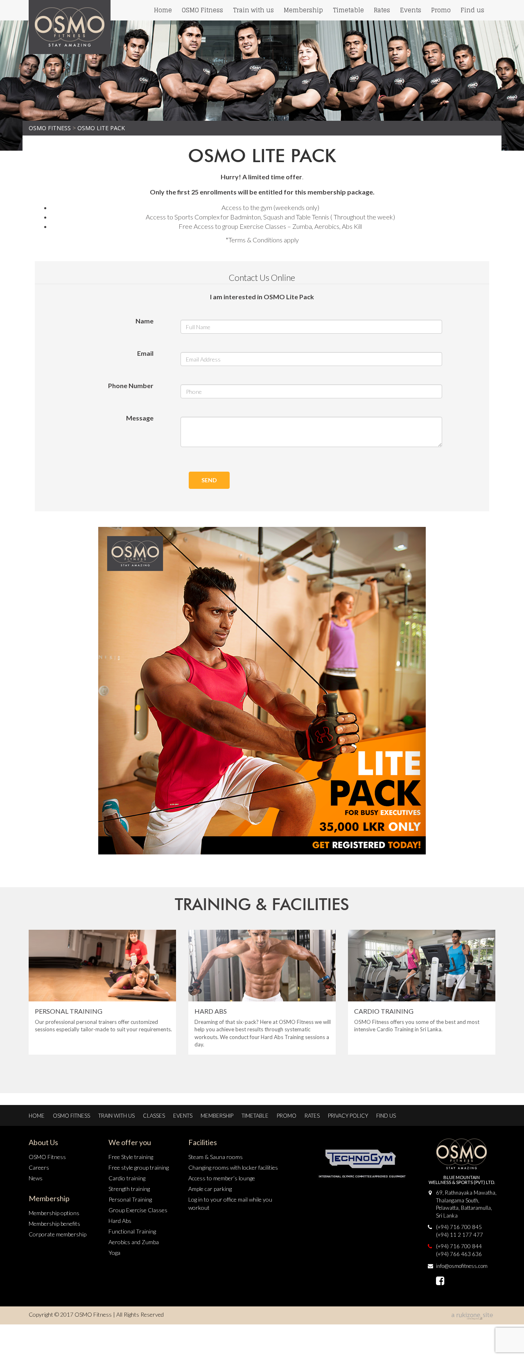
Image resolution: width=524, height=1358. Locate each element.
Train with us (253, 10)
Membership (303, 10)
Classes (154, 1115)
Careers (39, 1167)
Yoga (114, 1252)
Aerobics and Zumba (133, 1241)
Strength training (129, 1188)
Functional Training (132, 1231)
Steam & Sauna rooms (215, 1156)
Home (163, 10)
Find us (472, 10)
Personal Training (130, 1199)
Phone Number (131, 385)
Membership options (54, 1212)
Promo (441, 10)
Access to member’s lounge (221, 1178)
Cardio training (126, 1178)
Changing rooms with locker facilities (233, 1167)
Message (140, 418)
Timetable (348, 10)
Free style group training (138, 1167)
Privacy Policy (348, 1115)
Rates (382, 10)
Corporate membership (57, 1234)
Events (410, 10)
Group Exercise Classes (137, 1210)
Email (145, 353)
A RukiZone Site (472, 1316)
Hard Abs (119, 1220)
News (36, 1178)
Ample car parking (210, 1188)
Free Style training (130, 1156)
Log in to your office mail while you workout (230, 1203)
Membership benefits (54, 1223)
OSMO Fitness (202, 10)
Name (145, 321)
